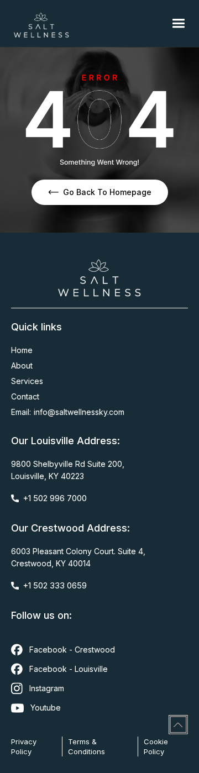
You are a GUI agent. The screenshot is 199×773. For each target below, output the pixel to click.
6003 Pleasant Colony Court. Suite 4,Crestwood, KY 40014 (78, 557)
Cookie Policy (156, 746)
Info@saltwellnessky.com (79, 412)
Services (27, 381)
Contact (25, 396)
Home (22, 350)
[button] (178, 23)
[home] (41, 23)
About (22, 365)
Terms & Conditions (86, 746)
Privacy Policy (23, 746)
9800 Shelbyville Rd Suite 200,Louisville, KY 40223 (67, 470)
